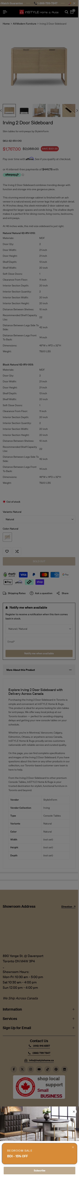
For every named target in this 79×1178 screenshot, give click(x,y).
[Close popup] (73, 1147)
